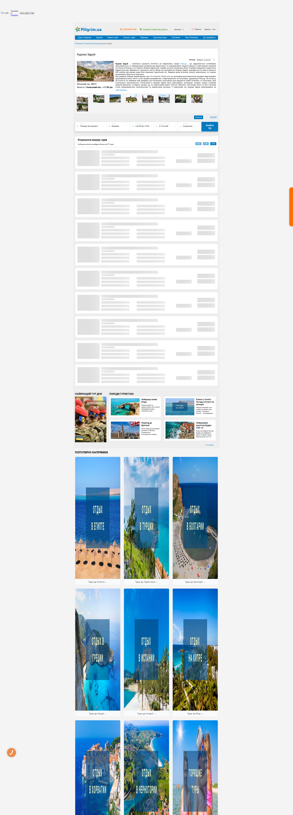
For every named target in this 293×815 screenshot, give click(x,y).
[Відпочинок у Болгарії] (195, 518)
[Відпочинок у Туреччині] (146, 518)
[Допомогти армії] (90, 442)
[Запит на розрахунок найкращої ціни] (291, 206)
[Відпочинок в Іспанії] (146, 649)
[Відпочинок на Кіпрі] (195, 649)
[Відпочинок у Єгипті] (98, 518)
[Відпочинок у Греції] (98, 649)
